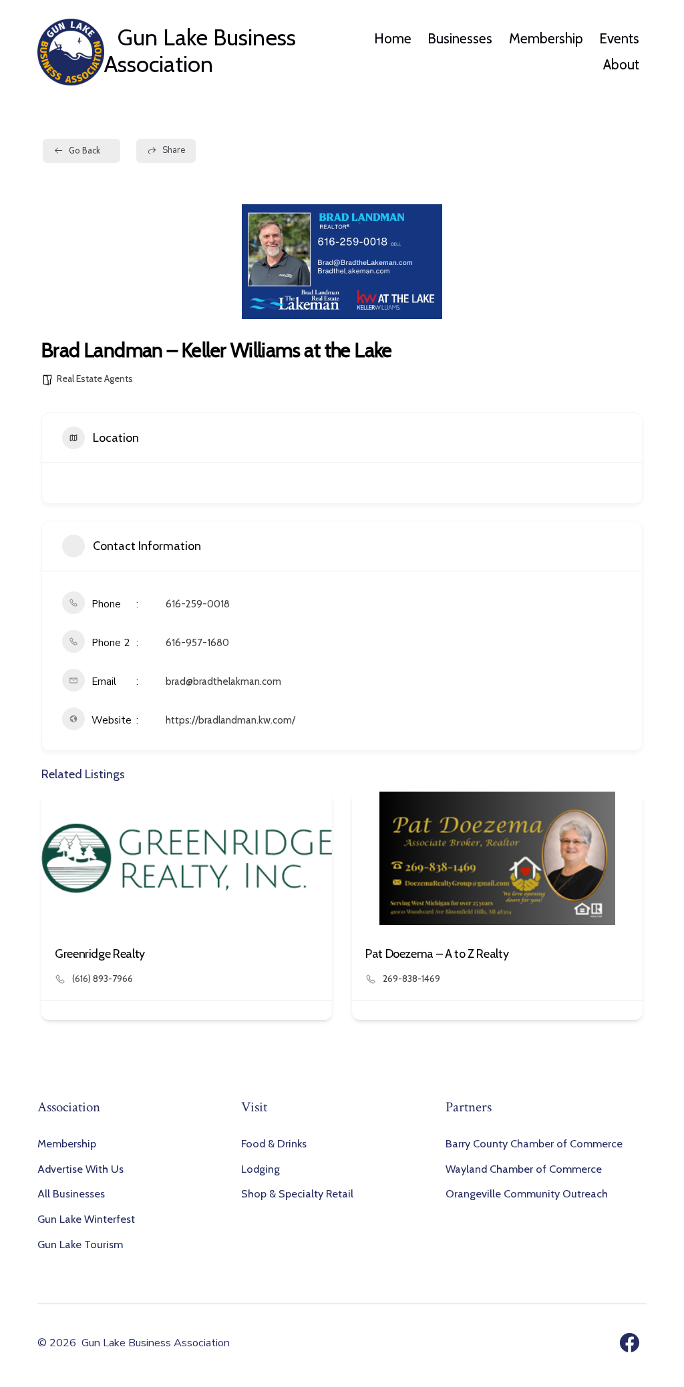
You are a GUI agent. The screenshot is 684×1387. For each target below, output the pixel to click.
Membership (546, 38)
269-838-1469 (411, 979)
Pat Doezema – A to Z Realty (436, 953)
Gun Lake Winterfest (86, 1218)
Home (392, 38)
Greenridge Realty (100, 953)
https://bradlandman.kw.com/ (230, 720)
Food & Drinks (274, 1143)
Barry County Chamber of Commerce (534, 1143)
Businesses (460, 38)
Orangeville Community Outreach (527, 1193)
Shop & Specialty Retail (297, 1193)
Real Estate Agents (95, 378)
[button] (51, 911)
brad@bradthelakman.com (223, 681)
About (621, 64)
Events (619, 38)
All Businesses (71, 1193)
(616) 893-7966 (102, 979)
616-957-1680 (197, 643)
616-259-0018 (198, 604)
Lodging (260, 1168)
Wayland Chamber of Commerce (524, 1168)
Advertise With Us (80, 1168)
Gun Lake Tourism (80, 1244)
